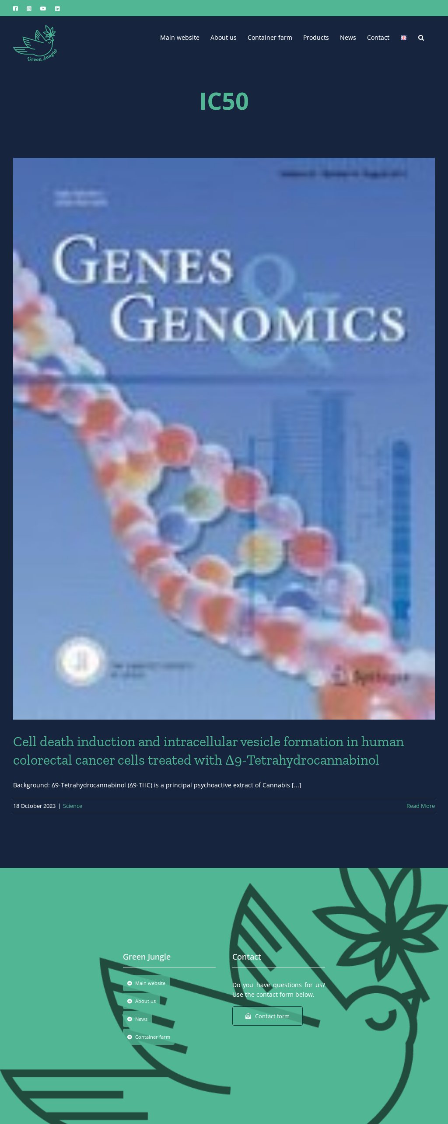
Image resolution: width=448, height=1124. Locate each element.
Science (72, 806)
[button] (421, 36)
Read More (420, 806)
